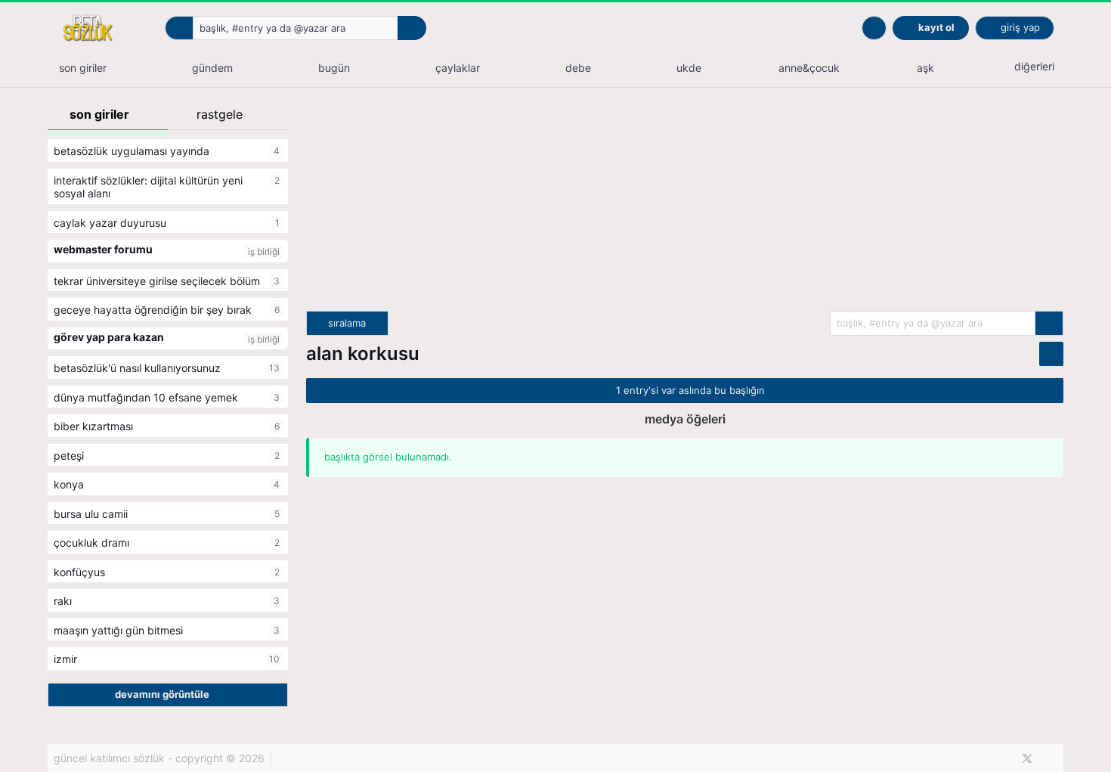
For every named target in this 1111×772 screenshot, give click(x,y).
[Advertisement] (684, 205)
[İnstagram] (1052, 758)
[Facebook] (1002, 758)
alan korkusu (362, 353)
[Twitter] (1027, 758)
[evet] (1049, 323)
